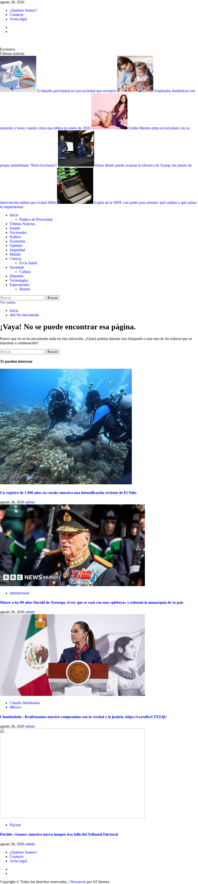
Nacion (15, 825)
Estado (15, 228)
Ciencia (15, 259)
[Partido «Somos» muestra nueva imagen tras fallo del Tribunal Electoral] (72, 817)
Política (15, 237)
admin (30, 502)
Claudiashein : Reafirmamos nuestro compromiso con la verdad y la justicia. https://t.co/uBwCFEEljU (83, 717)
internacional (19, 593)
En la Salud (28, 263)
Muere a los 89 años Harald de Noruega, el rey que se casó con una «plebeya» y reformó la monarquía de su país (91, 602)
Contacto (16, 15)
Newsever (78, 882)
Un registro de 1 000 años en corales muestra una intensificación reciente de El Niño (68, 493)
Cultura (25, 272)
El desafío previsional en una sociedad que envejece (77, 91)
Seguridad (17, 250)
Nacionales (18, 232)
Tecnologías (19, 280)
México (15, 707)
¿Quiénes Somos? (23, 10)
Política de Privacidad (35, 219)
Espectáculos (19, 285)
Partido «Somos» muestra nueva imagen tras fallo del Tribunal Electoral (59, 834)
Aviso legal (18, 19)
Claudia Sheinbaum (25, 703)
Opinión (16, 245)
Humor (24, 289)
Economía (17, 241)
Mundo (15, 254)
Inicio (14, 215)
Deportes (16, 276)
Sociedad (17, 267)
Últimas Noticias (22, 224)
